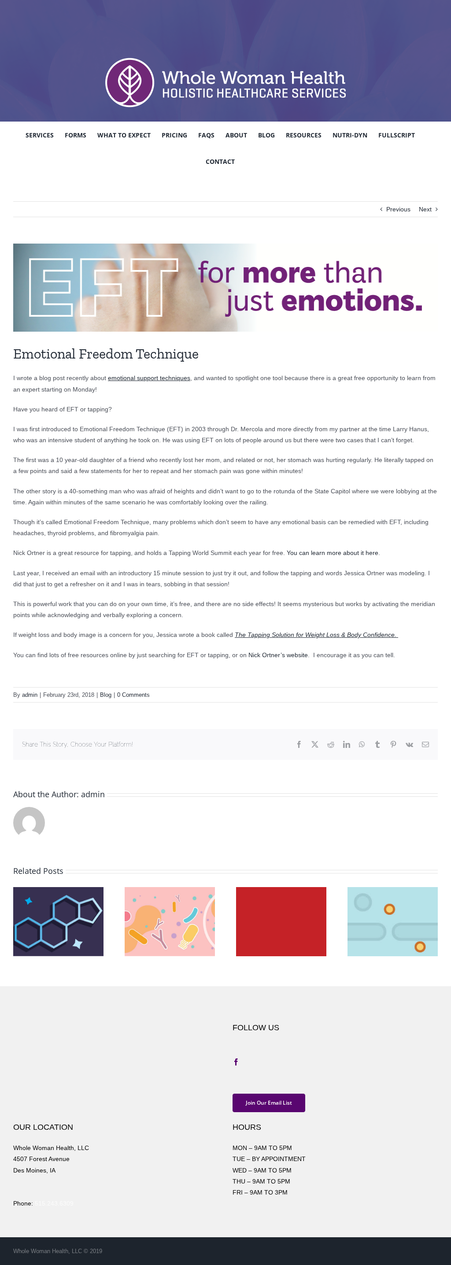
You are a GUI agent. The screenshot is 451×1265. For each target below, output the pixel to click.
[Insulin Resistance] (281, 890)
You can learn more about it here (332, 552)
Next (425, 209)
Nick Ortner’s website (278, 654)
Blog (105, 695)
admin (29, 695)
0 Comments (133, 695)
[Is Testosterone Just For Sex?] (58, 890)
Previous (398, 209)
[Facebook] (236, 1061)
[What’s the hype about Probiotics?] (170, 890)
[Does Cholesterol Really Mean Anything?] (392, 890)
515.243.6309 (54, 1203)
